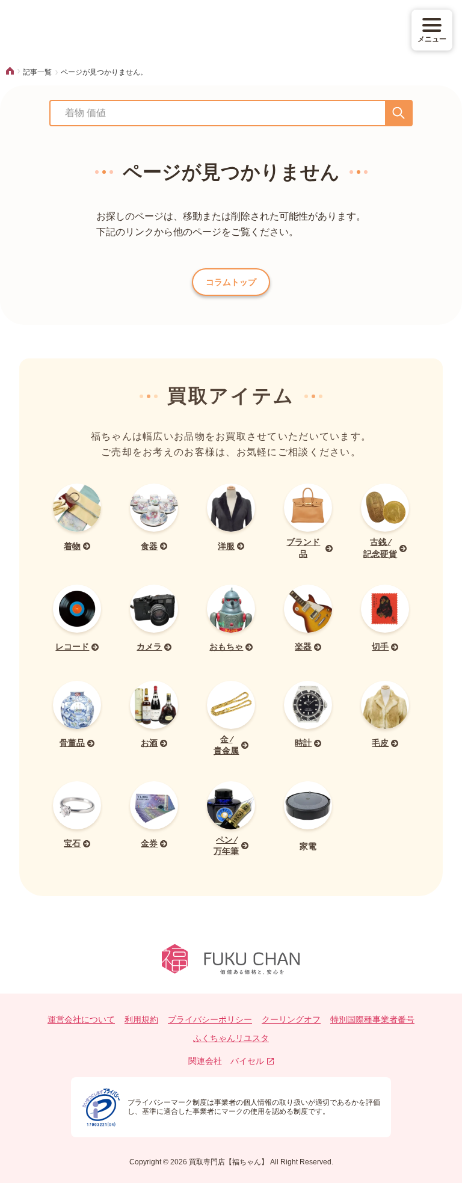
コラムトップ (231, 282)
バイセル (247, 1061)
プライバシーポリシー (210, 1019)
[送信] (398, 113)
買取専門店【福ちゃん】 (227, 1162)
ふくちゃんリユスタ (231, 1038)
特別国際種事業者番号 (372, 1019)
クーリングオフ (291, 1019)
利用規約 (141, 1019)
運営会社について (81, 1019)
